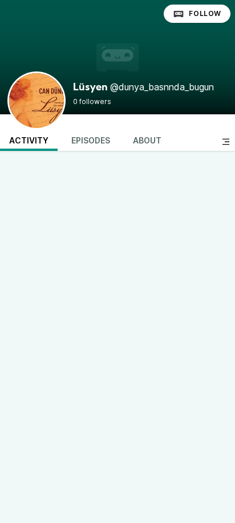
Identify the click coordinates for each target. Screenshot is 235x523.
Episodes (90, 140)
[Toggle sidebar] (226, 142)
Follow (205, 13)
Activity (28, 140)
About (147, 140)
